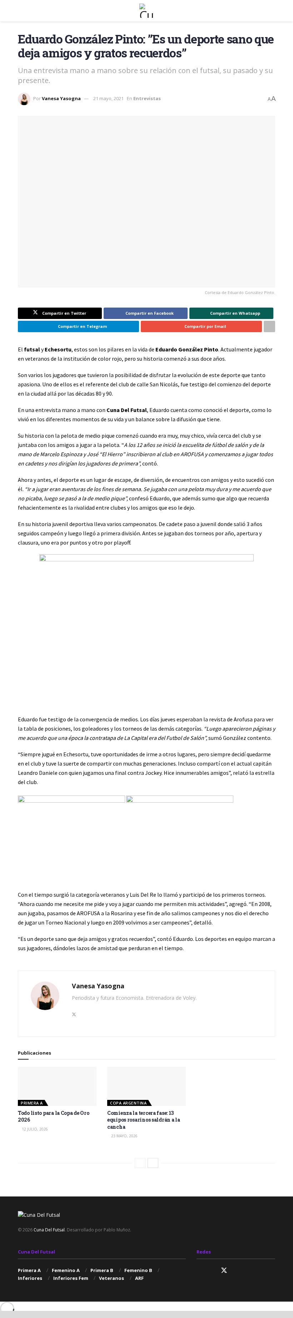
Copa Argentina (128, 1103)
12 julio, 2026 (34, 1129)
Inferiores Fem (70, 1278)
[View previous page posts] (140, 1163)
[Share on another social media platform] (269, 326)
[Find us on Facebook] (211, 1271)
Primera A (32, 1103)
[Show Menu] (21, 10)
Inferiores (30, 1278)
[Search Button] (272, 10)
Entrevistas (147, 98)
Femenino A (66, 1270)
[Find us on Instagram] (199, 1271)
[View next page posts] (153, 1163)
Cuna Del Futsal (49, 1230)
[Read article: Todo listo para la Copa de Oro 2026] (57, 1086)
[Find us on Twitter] (224, 1270)
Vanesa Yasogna (61, 98)
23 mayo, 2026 (124, 1135)
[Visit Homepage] (146, 11)
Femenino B (138, 1270)
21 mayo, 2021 (108, 98)
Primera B (101, 1270)
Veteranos (111, 1278)
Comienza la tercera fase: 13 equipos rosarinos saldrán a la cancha (143, 1120)
